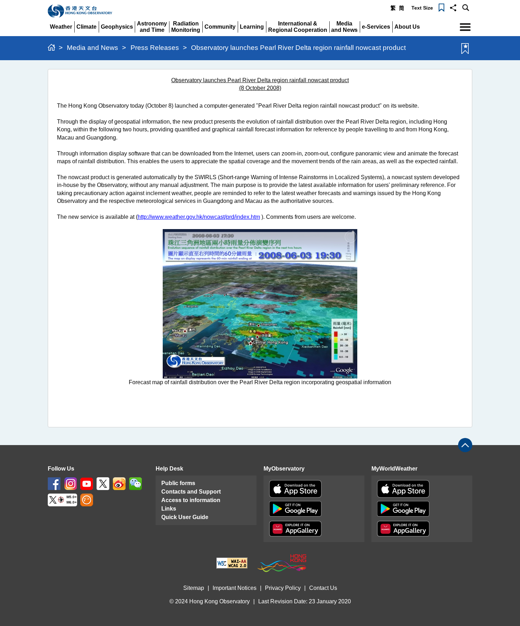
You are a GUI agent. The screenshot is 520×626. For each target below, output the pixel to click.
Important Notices (234, 588)
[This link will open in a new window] (54, 483)
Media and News (92, 47)
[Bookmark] (441, 7)
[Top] (465, 445)
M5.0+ (72, 497)
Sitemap (193, 588)
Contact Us (323, 588)
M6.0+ (72, 502)
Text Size (422, 8)
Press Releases (155, 47)
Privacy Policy (283, 588)
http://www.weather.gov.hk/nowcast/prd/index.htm (199, 217)
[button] (453, 7)
